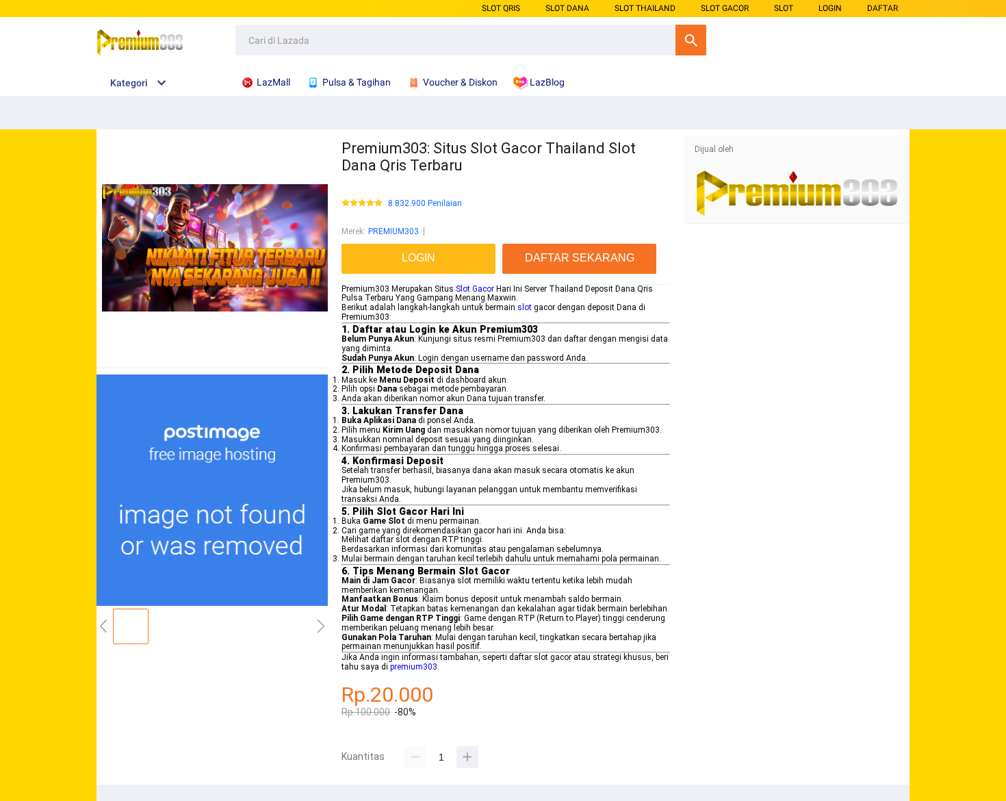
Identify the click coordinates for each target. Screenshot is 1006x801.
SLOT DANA (567, 8)
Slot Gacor (475, 289)
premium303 (413, 667)
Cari (690, 40)
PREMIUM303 (393, 231)
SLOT (783, 8)
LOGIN (830, 8)
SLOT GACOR (725, 8)
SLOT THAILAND (645, 8)
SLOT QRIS (501, 8)
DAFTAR (882, 8)
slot (524, 307)
